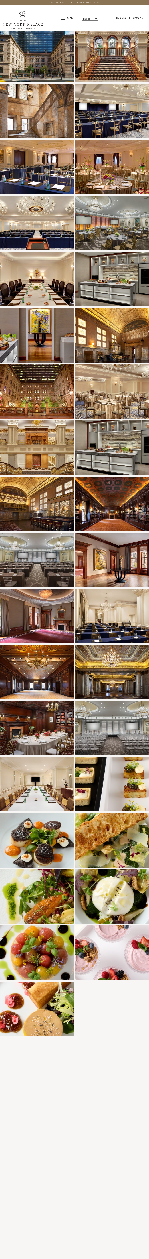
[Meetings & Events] (23, 18)
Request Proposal (129, 17)
